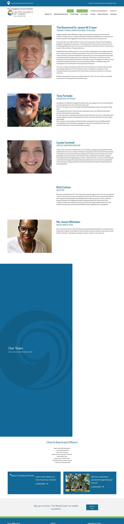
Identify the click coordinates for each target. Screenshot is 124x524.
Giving (70, 11)
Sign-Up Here (92, 507)
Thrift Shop (74, 14)
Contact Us (113, 11)
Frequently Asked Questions (99, 11)
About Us (48, 14)
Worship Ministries (61, 14)
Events (92, 14)
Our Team (84, 14)
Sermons (113, 14)
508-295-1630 (93, 3)
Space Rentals (103, 14)
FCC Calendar (82, 11)
